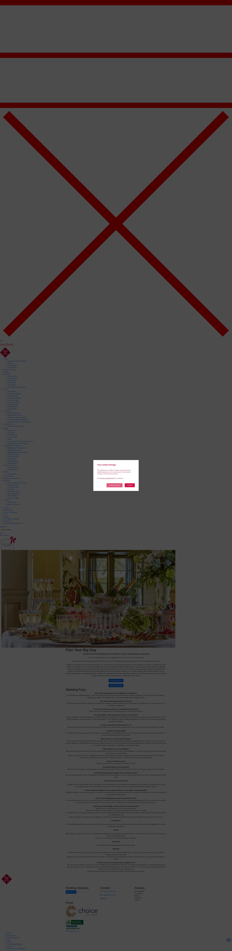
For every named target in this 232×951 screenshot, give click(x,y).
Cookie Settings (114, 485)
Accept (129, 485)
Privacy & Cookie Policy (107, 478)
